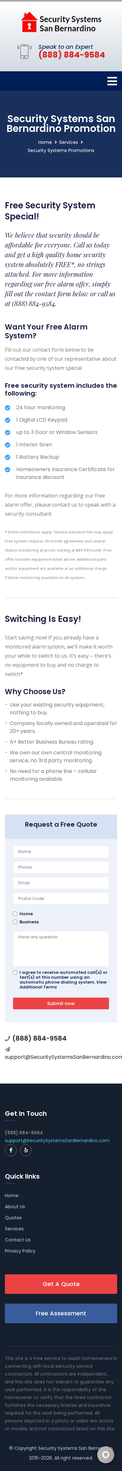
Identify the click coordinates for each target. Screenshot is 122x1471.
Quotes (13, 1217)
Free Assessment (61, 1313)
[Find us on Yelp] (26, 1150)
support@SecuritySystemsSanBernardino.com (57, 1140)
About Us (15, 1206)
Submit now (61, 1003)
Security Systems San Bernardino (75, 1448)
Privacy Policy (20, 1251)
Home (45, 142)
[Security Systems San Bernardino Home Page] (61, 21)
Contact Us (18, 1240)
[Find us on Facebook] (11, 1150)
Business (29, 921)
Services (68, 142)
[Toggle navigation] (112, 81)
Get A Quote (61, 1284)
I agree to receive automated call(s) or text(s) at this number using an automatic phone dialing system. (64, 979)
